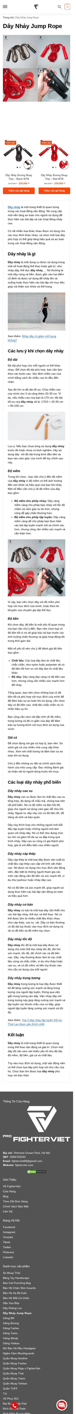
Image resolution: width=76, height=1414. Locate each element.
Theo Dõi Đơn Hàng (15, 1201)
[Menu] (9, 7)
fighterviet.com (24, 1165)
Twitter (7, 1247)
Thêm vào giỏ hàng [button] (18, 190)
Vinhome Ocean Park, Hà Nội (32, 1152)
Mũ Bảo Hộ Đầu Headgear (19, 1348)
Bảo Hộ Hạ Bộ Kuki (15, 1293)
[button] (67, 6)
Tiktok (6, 1242)
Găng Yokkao (11, 1343)
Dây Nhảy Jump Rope (17, 1313)
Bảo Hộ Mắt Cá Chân (16, 1298)
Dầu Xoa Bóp (11, 1303)
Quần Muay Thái (13, 1373)
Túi (5, 1393)
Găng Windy (10, 1338)
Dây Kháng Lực (12, 1308)
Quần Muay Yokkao (15, 1383)
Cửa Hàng (9, 1191)
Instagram (9, 1232)
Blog (5, 1196)
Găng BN (8, 1318)
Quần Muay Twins (14, 1378)
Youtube (8, 1237)
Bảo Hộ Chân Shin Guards (19, 1288)
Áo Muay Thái (11, 1272)
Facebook (9, 1227)
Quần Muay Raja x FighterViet (21, 1368)
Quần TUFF (10, 1388)
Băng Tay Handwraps (16, 1277)
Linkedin (8, 1257)
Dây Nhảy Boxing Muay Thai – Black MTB (18, 177)
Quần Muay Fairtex (15, 1363)
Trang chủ (8, 17)
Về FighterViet (11, 1186)
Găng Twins (10, 1333)
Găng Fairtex (11, 1328)
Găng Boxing (11, 1323)
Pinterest (8, 1252)
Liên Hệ (7, 1211)
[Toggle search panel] (59, 7)
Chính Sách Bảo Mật (15, 1206)
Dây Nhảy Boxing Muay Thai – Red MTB (54, 177)
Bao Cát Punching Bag (17, 1282)
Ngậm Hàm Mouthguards (18, 1353)
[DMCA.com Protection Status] (36, 1172)
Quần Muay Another (15, 1358)
